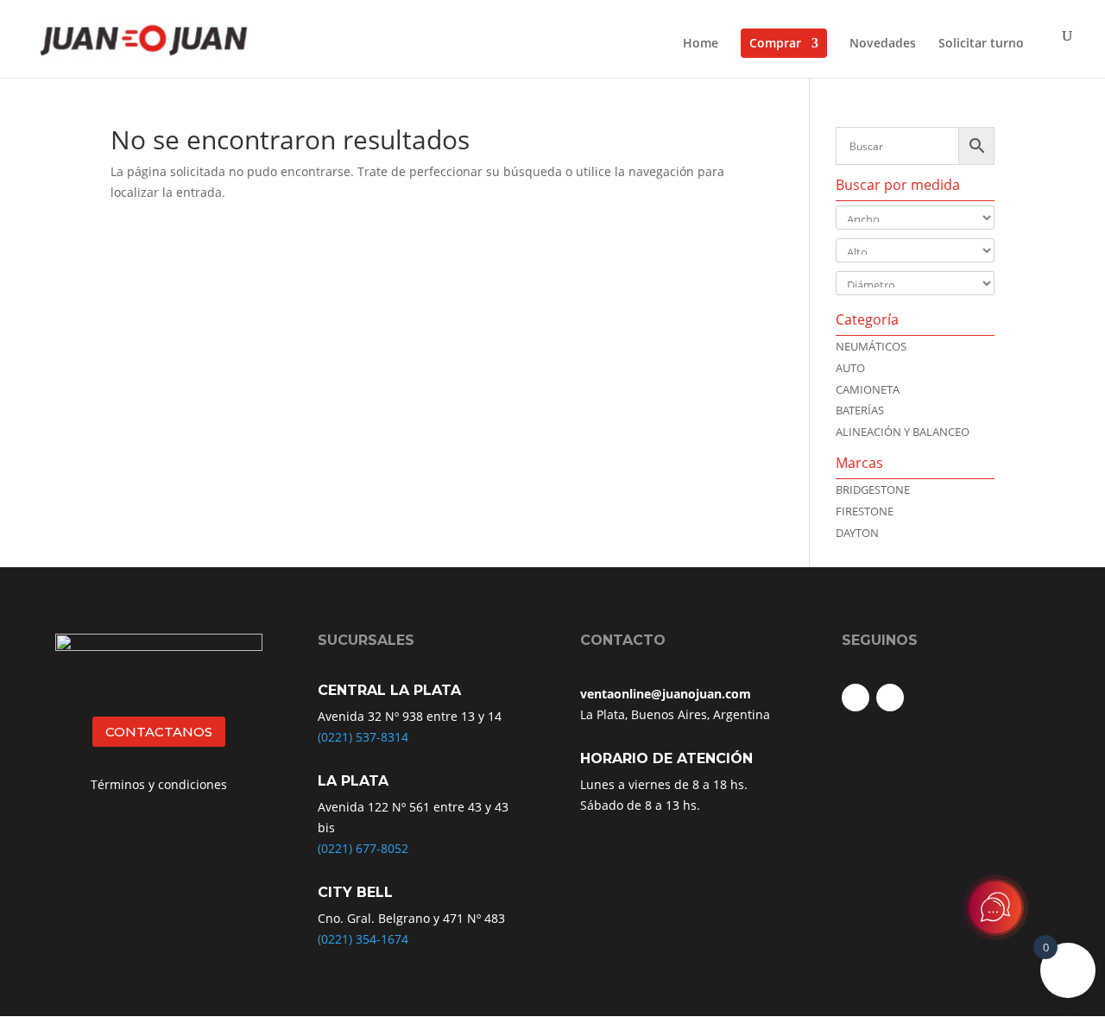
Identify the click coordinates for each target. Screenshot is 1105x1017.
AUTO (850, 368)
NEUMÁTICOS (871, 346)
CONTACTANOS (158, 731)
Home (700, 44)
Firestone (864, 511)
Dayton (857, 532)
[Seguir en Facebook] (855, 697)
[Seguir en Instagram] (890, 697)
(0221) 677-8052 (363, 848)
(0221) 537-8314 (363, 737)
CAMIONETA (868, 389)
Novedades (882, 44)
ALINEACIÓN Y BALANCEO (902, 431)
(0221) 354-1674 (363, 939)
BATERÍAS (860, 410)
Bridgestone (873, 489)
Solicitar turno (981, 44)
